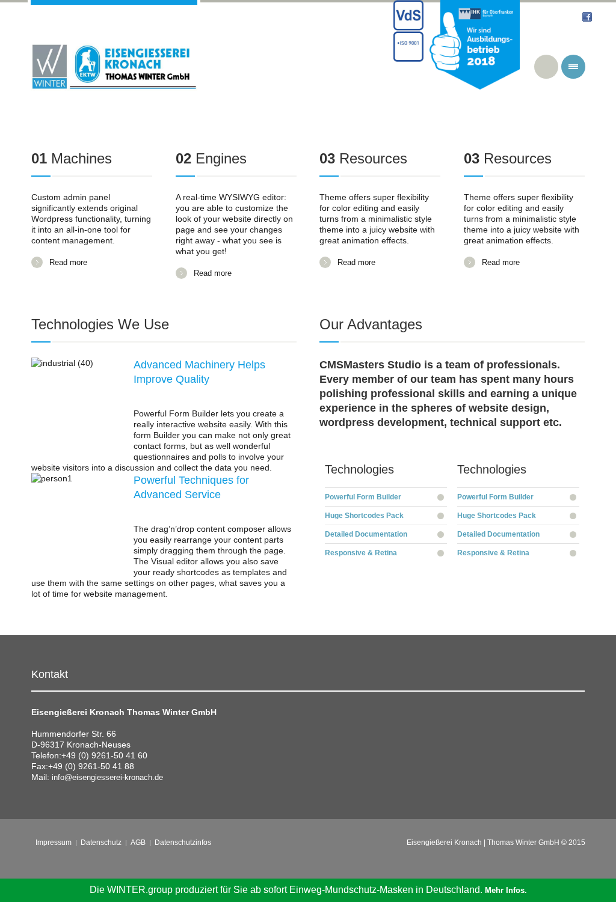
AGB (138, 842)
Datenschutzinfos (183, 842)
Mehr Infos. (506, 890)
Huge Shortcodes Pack (364, 515)
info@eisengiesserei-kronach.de (107, 777)
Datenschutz (101, 842)
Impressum (53, 842)
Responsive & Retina (361, 553)
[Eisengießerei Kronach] (114, 67)
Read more (68, 262)
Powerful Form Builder (363, 497)
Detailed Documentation (366, 534)
